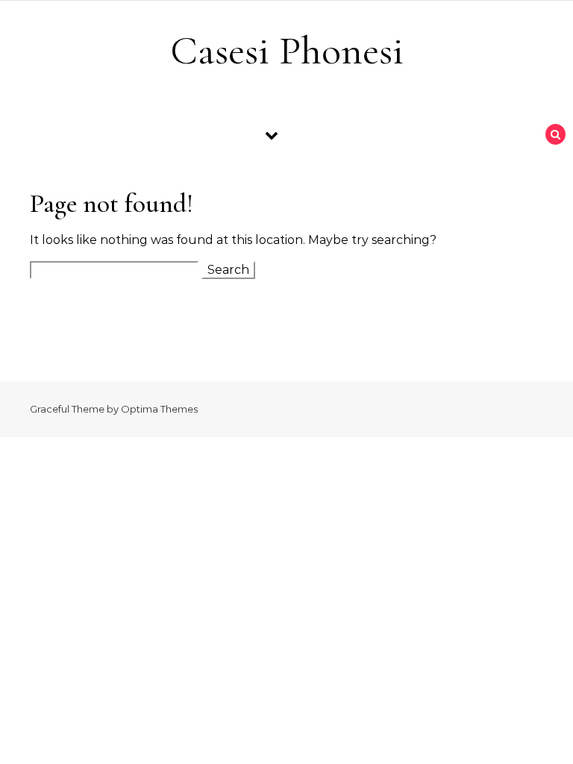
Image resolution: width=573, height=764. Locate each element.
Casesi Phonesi (287, 50)
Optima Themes (159, 409)
